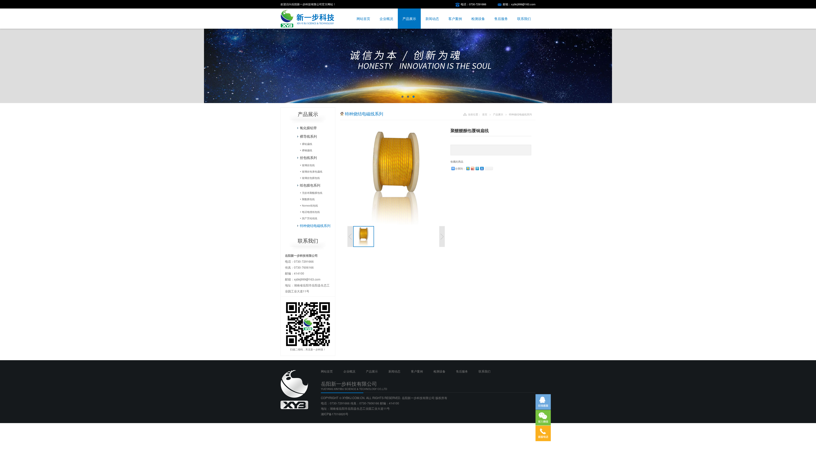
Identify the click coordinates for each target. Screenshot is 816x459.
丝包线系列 (308, 157)
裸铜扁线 (307, 150)
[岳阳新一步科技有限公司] (307, 27)
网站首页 (363, 18)
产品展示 (409, 18)
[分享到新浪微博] (472, 168)
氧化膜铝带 (308, 127)
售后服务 (501, 18)
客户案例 (455, 18)
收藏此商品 (456, 161)
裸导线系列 (308, 136)
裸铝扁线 (307, 144)
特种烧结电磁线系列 (315, 225)
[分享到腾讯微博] (477, 168)
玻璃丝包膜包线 (311, 178)
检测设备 (478, 18)
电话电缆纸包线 (311, 212)
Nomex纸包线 (310, 205)
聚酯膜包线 (308, 199)
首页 (484, 114)
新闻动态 (432, 18)
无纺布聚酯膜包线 (312, 192)
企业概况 (386, 18)
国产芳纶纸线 (309, 218)
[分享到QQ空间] (467, 168)
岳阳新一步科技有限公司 (418, 398)
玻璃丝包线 (308, 165)
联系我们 (524, 18)
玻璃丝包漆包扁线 (312, 171)
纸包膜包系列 (310, 185)
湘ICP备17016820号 (334, 414)
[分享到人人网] (481, 168)
